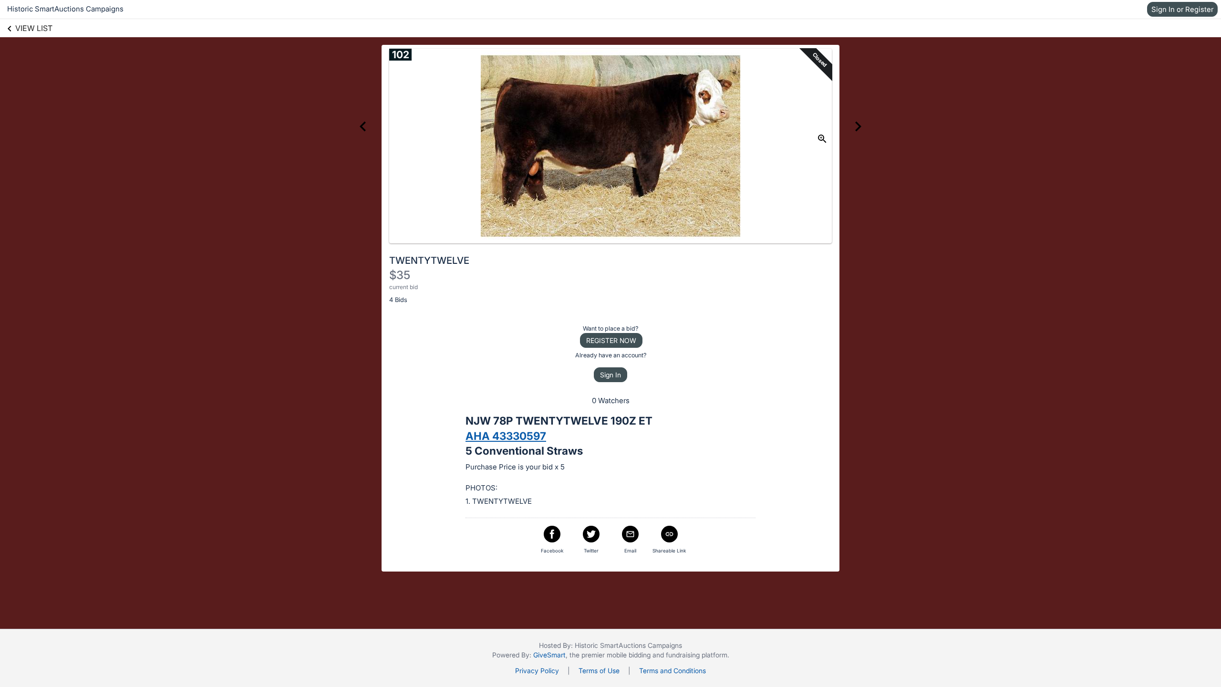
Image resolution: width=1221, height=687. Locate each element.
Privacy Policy (537, 670)
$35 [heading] (399, 275)
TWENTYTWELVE (429, 260)
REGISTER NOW (611, 340)
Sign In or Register (1182, 9)
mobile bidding (629, 655)
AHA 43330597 (506, 435)
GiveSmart (549, 655)
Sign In (610, 375)
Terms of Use (599, 670)
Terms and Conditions (672, 670)
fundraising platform (696, 655)
